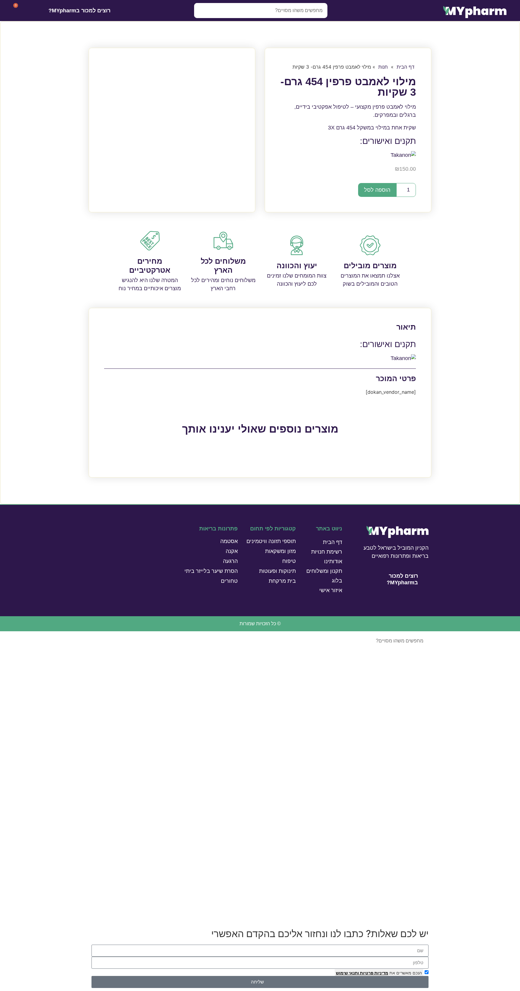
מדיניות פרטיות (373, 972)
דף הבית (405, 67)
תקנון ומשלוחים (324, 571)
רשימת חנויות (326, 552)
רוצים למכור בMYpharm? (79, 11)
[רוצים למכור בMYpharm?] (118, 11)
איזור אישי (330, 590)
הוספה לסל (377, 190)
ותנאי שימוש (347, 972)
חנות (383, 67)
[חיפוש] (201, 10)
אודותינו (333, 561)
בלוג (337, 581)
